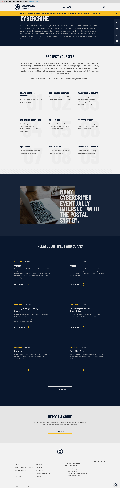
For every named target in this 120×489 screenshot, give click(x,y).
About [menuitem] (40, 7)
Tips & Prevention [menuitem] (67, 7)
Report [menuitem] (92, 7)
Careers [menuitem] (53, 7)
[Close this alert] (116, 13)
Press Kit (16, 464)
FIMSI (16, 473)
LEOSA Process (40, 476)
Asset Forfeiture (40, 470)
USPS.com (17, 480)
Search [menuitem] (104, 7)
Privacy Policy (39, 467)
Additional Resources (19, 476)
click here (77, 463)
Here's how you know (33, 1)
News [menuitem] (80, 7)
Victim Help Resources (20, 470)
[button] (115, 484)
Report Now (60, 431)
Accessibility (39, 464)
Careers (16, 460)
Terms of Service (40, 460)
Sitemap (38, 480)
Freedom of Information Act (43, 473)
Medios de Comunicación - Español (23, 467)
